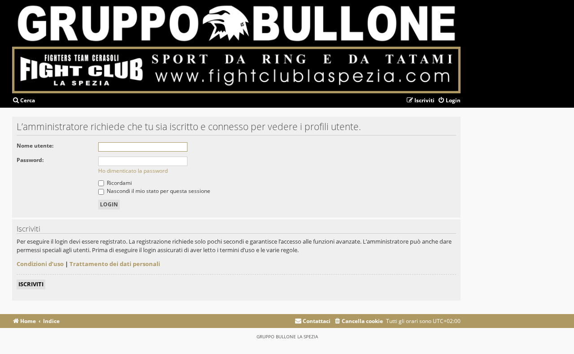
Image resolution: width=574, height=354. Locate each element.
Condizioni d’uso (40, 264)
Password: (30, 160)
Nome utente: (35, 145)
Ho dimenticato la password (133, 170)
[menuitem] (23, 101)
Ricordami (118, 183)
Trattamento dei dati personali (115, 264)
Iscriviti (30, 284)
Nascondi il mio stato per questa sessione (157, 191)
